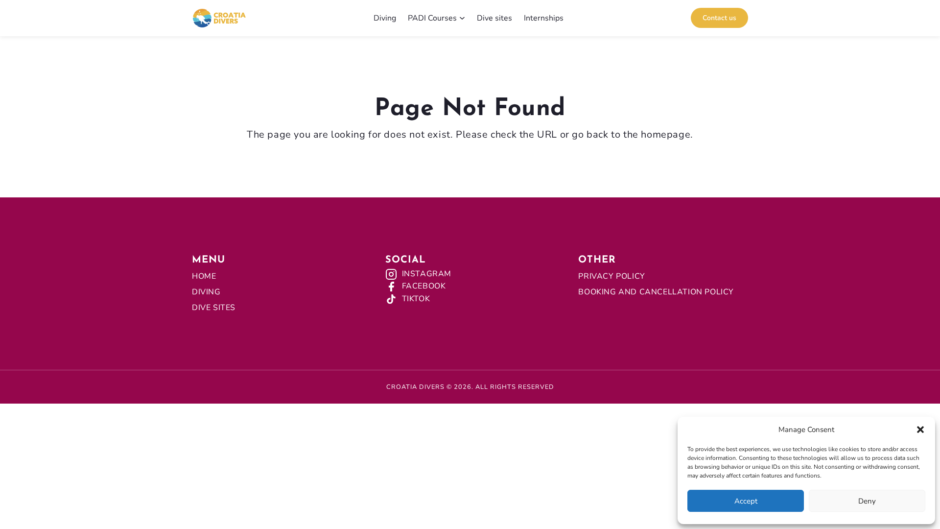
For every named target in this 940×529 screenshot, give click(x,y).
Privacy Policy (611, 276)
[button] (920, 429)
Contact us (719, 18)
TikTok (416, 298)
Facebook (424, 286)
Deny (867, 501)
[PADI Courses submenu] (462, 18)
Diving (206, 292)
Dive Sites (213, 307)
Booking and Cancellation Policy (656, 292)
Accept (745, 501)
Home (204, 276)
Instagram (426, 273)
